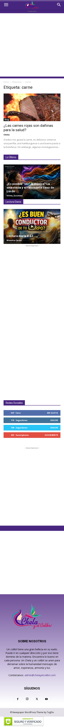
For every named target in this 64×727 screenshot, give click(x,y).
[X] (36, 699)
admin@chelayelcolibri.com (40, 675)
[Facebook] (17, 699)
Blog (7, 119)
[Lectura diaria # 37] (32, 226)
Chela (7, 134)
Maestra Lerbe (14, 240)
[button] (6, 5)
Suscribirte (51, 435)
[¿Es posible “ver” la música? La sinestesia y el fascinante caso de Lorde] (32, 181)
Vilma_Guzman (15, 195)
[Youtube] (46, 699)
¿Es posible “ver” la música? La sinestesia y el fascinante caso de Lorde (30, 187)
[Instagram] (27, 699)
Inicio (6, 81)
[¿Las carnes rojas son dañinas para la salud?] (32, 107)
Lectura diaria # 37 (20, 236)
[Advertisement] (32, 45)
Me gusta (52, 412)
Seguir (54, 420)
